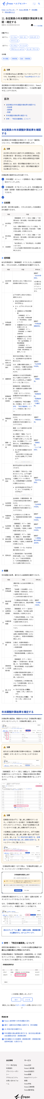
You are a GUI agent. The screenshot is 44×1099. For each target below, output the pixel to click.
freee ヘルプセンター (9, 10)
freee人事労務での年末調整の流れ (17, 1021)
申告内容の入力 (10, 12)
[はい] (16, 999)
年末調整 (34, 10)
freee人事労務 (23, 10)
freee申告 (27, 1084)
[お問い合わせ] (34, 3)
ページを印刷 (38, 26)
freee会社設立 (29, 1071)
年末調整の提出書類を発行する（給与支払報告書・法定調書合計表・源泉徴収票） (23, 1034)
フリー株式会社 (11, 1065)
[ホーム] (14, 4)
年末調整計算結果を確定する (16, 115)
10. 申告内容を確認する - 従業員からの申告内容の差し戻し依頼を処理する (21, 838)
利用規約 (9, 1068)
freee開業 (27, 1074)
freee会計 (27, 1065)
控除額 (9, 109)
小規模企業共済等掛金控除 (37, 540)
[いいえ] (28, 999)
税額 (8, 112)
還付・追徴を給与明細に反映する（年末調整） (21, 1025)
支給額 (9, 107)
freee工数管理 (29, 1087)
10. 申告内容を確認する (13, 1029)
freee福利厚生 (29, 1090)
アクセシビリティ (12, 1077)
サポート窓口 (20, 1005)
